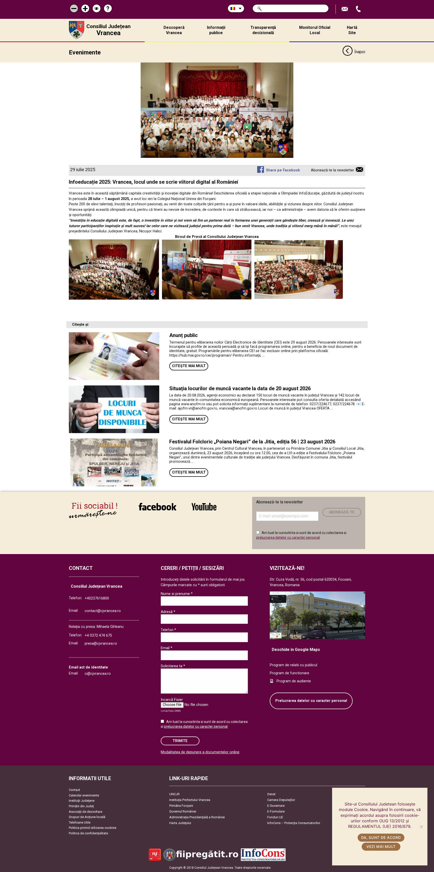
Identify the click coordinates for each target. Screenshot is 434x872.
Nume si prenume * (177, 593)
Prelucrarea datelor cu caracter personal (311, 701)
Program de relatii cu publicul (293, 665)
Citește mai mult (189, 366)
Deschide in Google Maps (296, 649)
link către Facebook (157, 510)
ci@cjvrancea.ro (98, 674)
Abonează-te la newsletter (332, 170)
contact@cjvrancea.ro (103, 611)
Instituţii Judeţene (81, 800)
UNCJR (174, 794)
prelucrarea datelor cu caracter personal (288, 537)
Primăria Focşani (181, 806)
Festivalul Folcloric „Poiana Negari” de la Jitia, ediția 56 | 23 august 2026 (252, 442)
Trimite (180, 741)
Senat (271, 794)
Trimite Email (345, 9)
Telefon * (168, 630)
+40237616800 (97, 598)
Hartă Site (352, 30)
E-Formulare (276, 811)
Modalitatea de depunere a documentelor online (200, 752)
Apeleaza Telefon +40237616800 (359, 9)
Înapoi (359, 51)
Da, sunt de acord (381, 837)
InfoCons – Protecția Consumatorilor (293, 823)
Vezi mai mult (381, 846)
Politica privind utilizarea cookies (92, 828)
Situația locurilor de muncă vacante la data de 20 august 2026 (240, 388)
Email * (166, 648)
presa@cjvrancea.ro (101, 643)
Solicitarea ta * (173, 666)
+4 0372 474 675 (98, 635)
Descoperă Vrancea (174, 30)
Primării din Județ (81, 806)
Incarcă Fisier (172, 699)
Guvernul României (182, 811)
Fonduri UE (275, 817)
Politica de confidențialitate (88, 833)
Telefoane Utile (79, 822)
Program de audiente (294, 681)
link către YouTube (203, 510)
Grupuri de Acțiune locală (87, 817)
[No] (421, 826)
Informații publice (216, 30)
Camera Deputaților (281, 800)
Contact (74, 790)
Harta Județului (180, 823)
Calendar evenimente (84, 795)
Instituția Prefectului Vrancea (189, 800)
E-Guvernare (276, 806)
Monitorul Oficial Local (314, 30)
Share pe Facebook (283, 170)
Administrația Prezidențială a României (197, 817)
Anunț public (183, 335)
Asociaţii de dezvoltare (85, 812)
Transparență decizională (263, 30)
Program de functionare (289, 673)
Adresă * (168, 612)
